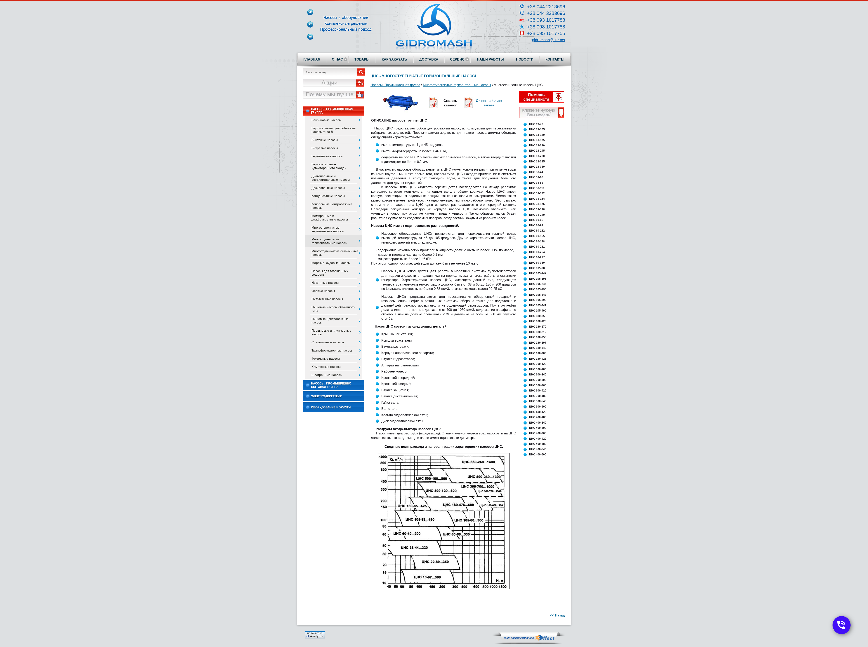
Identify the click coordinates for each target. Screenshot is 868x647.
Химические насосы (326, 366)
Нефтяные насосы (325, 282)
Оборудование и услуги (331, 407)
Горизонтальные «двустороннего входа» (328, 166)
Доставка (428, 59)
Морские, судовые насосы (330, 263)
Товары (362, 59)
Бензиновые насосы (326, 120)
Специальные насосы (327, 342)
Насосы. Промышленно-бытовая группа (331, 385)
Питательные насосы (327, 299)
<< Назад (557, 615)
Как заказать (394, 59)
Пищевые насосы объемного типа (333, 308)
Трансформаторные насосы (332, 350)
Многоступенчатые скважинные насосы (334, 252)
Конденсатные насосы (328, 196)
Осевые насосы (323, 291)
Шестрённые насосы (326, 375)
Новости (524, 59)
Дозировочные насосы (328, 188)
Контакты (554, 59)
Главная (311, 59)
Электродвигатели (326, 396)
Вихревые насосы (324, 148)
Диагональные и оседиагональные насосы (330, 177)
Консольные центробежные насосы (331, 205)
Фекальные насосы (325, 358)
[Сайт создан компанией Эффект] (528, 642)
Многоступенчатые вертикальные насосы (327, 229)
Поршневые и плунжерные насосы (331, 332)
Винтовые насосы (324, 140)
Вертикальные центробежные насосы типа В (333, 130)
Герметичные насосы (327, 156)
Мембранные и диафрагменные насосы (329, 217)
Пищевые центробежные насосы (330, 320)
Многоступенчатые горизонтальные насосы (329, 241)
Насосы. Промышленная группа (332, 111)
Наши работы (490, 59)
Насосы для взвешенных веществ (329, 272)
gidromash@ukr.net (548, 40)
